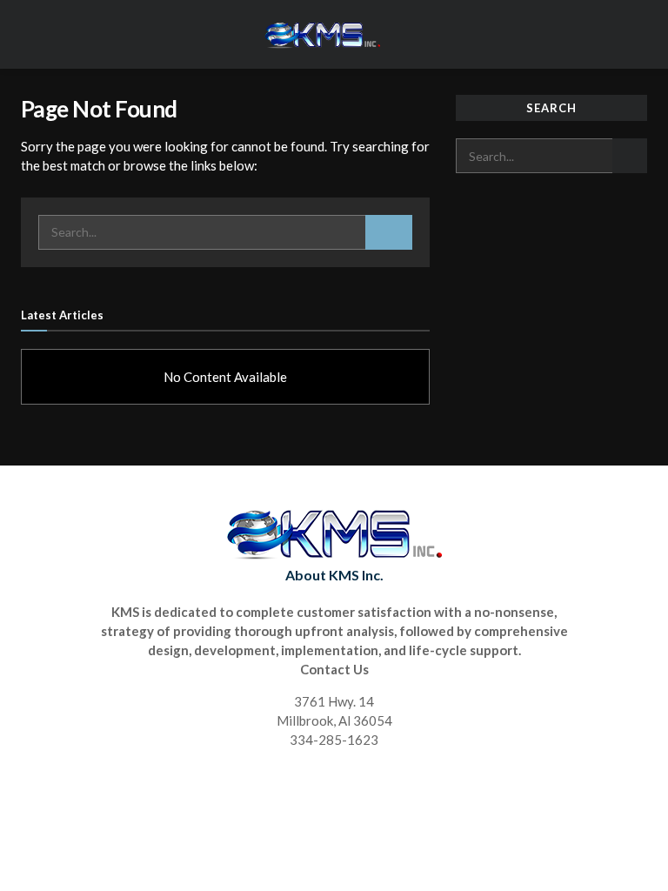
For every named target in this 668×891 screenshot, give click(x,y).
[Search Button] (388, 232)
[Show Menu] (639, 34)
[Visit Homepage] (321, 34)
